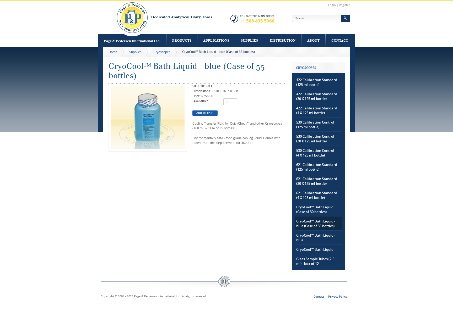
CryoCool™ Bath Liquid (314, 249)
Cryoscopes (161, 52)
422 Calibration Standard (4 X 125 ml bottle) (316, 110)
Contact (339, 40)
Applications (216, 40)
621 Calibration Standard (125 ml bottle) (316, 167)
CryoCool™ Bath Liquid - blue (315, 237)
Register (344, 5)
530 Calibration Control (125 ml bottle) (315, 124)
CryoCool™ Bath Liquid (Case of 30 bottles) (314, 209)
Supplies (249, 40)
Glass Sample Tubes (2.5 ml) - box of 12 (315, 261)
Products (181, 40)
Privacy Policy (337, 296)
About (313, 40)
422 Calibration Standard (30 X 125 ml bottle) (316, 96)
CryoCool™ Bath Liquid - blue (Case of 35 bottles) (315, 223)
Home (113, 52)
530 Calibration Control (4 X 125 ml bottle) (315, 153)
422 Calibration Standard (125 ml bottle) (316, 82)
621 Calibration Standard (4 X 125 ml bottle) (316, 195)
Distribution (282, 40)
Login (332, 5)
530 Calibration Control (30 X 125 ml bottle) (315, 138)
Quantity (200, 101)
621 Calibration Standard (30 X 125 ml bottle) (316, 181)
